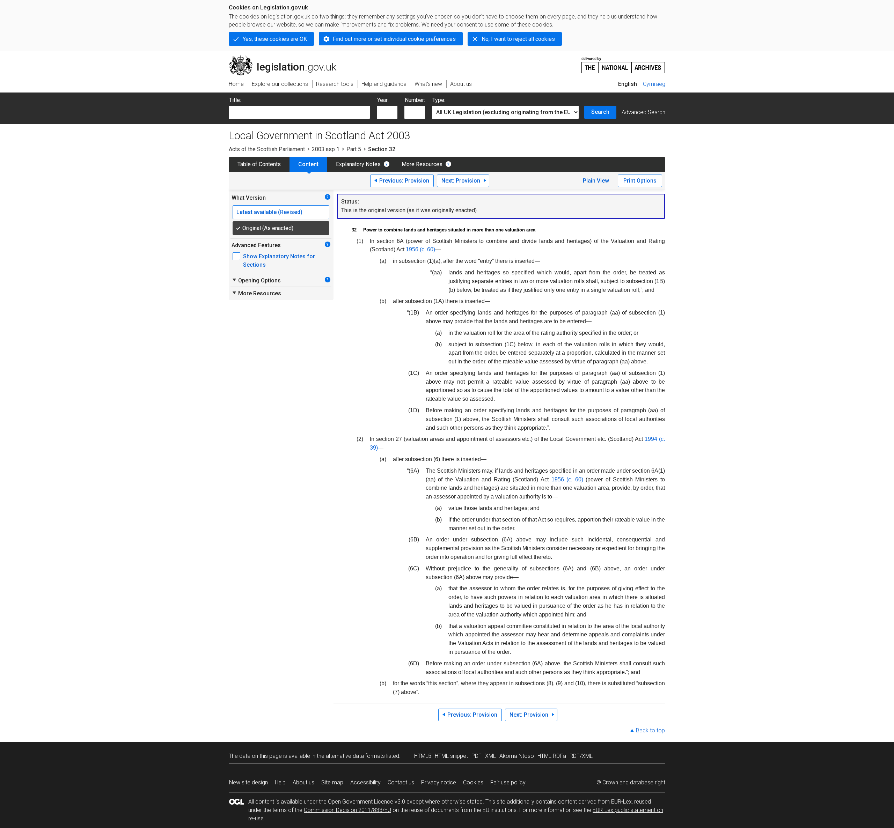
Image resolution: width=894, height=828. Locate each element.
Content (308, 164)
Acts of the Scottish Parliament (267, 149)
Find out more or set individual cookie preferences (394, 39)
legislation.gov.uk (286, 58)
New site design (248, 782)
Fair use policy (508, 782)
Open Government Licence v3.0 (366, 801)
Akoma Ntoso (516, 756)
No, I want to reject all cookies (518, 39)
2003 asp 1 (325, 149)
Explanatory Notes (358, 164)
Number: (415, 100)
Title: (235, 100)
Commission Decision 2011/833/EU (347, 810)
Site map (332, 782)
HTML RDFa (551, 756)
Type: (438, 100)
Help (280, 782)
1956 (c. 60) (420, 249)
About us (303, 782)
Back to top (650, 730)
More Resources (422, 164)
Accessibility (365, 782)
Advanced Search (643, 112)
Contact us (401, 782)
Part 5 (353, 149)
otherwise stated (462, 801)
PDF (476, 756)
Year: (383, 100)
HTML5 (422, 756)
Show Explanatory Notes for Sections (279, 260)
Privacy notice (438, 782)
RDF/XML (581, 756)
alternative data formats (355, 756)
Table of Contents (259, 164)
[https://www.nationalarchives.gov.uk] (623, 62)
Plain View (596, 180)
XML (490, 756)
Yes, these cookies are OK (275, 39)
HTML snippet (451, 756)
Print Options (640, 180)
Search (600, 112)
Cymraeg (654, 84)
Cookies (473, 782)
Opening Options (256, 280)
